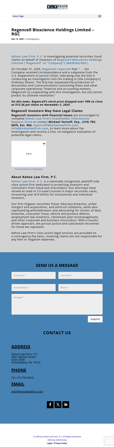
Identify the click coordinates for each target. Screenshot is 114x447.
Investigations (32, 39)
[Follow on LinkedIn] (65, 404)
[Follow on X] (58, 404)
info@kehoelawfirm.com (29, 128)
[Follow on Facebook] (50, 404)
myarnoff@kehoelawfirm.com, (56, 125)
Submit (95, 319)
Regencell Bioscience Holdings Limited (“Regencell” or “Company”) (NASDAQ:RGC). (56, 61)
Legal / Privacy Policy (57, 443)
